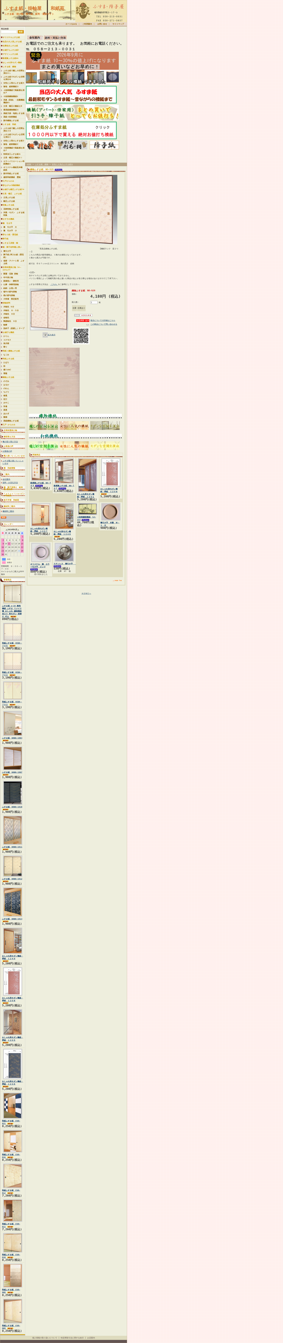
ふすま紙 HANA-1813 (12, 919)
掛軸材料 (6, 303)
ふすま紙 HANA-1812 (12, 879)
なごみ (6, 355)
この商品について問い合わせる (103, 324)
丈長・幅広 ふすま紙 (12, 194)
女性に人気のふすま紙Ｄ (13, 141)
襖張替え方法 (9, 437)
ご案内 (6, 474)
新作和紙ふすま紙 (11, 173)
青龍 (5, 373)
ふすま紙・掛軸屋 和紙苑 (34, 8)
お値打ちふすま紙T (11, 50)
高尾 (5, 410)
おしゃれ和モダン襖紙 (12, 62)
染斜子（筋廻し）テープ (13, 328)
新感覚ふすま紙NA (10, 58)
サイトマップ (118, 24)
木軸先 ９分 (8, 307)
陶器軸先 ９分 (10, 321)
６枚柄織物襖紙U (10, 96)
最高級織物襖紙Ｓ (11, 110)
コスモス (7, 340)
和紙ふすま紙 (8, 359)
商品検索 (5, 29)
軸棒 (5, 325)
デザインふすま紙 (10, 54)
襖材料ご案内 (9, 506)
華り (5, 347)
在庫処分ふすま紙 (10, 46)
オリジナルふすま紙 (11, 37)
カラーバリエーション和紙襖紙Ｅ (13, 162)
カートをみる (71, 24)
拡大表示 (51, 335)
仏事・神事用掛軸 (11, 284)
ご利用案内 (87, 24)
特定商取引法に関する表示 (72, 1338)
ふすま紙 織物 (9, 67)
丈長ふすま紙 (9, 197)
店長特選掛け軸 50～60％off (12, 268)
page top (118, 580)
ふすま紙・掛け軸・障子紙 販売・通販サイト (29, 14)
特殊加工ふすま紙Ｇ (12, 154)
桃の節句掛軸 (9, 295)
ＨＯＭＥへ (86, 593)
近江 (5, 399)
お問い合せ (102, 24)
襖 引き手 (7, 223)
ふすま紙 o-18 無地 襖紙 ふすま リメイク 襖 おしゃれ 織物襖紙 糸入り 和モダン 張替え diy (12, 611)
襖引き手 (7, 251)
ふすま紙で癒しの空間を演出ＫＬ (13, 71)
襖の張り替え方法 (10, 442)
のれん (6, 388)
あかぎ (6, 413)
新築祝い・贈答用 (11, 281)
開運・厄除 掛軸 (10, 274)
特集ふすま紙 (8, 205)
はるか (6, 385)
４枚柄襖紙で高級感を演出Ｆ (13, 149)
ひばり (6, 362)
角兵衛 (6, 343)
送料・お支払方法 (10, 482)
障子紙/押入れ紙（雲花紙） (13, 255)
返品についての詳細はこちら (102, 320)
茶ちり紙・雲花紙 (10, 234)
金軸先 (7, 317)
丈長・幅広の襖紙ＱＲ (12, 106)
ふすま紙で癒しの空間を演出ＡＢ (13, 129)
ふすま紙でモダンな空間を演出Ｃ (13, 135)
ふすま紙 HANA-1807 (12, 772)
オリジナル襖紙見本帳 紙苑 (13, 168)
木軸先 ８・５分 (11, 310)
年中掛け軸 (8, 277)
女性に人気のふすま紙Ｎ (13, 83)
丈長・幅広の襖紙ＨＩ (13, 157)
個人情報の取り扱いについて (44, 1338)
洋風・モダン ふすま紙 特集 (14, 213)
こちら (54, 284)
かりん (6, 336)
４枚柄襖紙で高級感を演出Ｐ (13, 91)
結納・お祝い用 (10, 288)
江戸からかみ (8, 181)
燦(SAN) (7, 370)
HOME (29, 164)
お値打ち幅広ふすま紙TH (13, 189)
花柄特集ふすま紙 (11, 209)
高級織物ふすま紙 (11, 421)
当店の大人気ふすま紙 (12, 41)
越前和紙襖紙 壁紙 (12, 177)
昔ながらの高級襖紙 (11, 185)
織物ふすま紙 (8, 377)
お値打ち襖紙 (8, 332)
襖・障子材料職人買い (12, 247)
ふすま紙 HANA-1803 (12, 738)
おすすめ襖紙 (8, 219)
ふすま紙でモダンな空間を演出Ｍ (13, 78)
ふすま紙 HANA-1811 (12, 847)
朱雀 (5, 406)
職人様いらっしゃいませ (14, 456)
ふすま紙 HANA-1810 (12, 807)
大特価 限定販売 (11, 299)
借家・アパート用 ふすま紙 (13, 262)
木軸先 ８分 (9, 314)
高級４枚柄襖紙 (10, 117)
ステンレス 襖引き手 (65, 564)
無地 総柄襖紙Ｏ (11, 86)
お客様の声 (8, 446)
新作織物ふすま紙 (11, 120)
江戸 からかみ (9, 424)
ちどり (6, 392)
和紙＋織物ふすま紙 (11, 351)
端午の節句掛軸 (10, 292)
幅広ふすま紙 (9, 201)
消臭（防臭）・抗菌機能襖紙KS (13, 101)
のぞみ (6, 381)
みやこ (6, 403)
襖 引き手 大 (10, 227)
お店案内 (91, 1338)
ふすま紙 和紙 (9, 124)
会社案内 (6, 479)
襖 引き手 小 (10, 230)
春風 (5, 395)
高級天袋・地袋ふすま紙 (13, 113)
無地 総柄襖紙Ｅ (11, 144)
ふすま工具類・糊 (10, 243)
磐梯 (5, 417)
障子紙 (5, 239)
